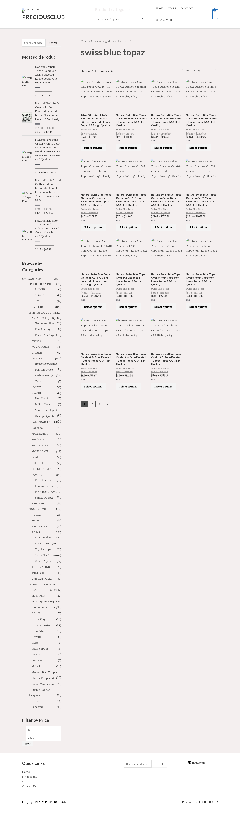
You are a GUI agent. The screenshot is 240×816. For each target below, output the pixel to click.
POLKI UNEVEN (42, 468)
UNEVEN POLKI (42, 578)
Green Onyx (39, 619)
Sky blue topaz (44, 549)
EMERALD (38, 295)
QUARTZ (37, 474)
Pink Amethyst (44, 329)
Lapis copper (40, 648)
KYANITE (37, 393)
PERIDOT (37, 463)
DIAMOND (38, 289)
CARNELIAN (39, 607)
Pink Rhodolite (44, 369)
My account (29, 776)
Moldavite (38, 439)
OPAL (35, 457)
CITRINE (37, 352)
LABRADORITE (41, 421)
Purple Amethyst (45, 335)
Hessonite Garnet (46, 363)
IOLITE (36, 387)
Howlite (36, 636)
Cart (25, 781)
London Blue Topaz (47, 537)
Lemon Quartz (44, 485)
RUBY (35, 301)
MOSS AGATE (40, 451)
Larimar (37, 654)
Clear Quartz (43, 480)
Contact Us (164, 20)
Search (53, 42)
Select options (93, 147)
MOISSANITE (40, 433)
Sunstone (37, 706)
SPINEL (36, 520)
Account (187, 8)
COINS (36, 613)
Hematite (38, 631)
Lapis (35, 642)
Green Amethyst (45, 323)
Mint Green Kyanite (47, 410)
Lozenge (37, 427)
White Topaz (43, 561)
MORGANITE (40, 445)
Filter (27, 743)
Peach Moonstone (43, 683)
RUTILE (36, 514)
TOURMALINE (41, 567)
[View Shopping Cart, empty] (215, 14)
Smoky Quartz (44, 497)
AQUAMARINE (41, 346)
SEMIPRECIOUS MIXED (43, 584)
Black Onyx (38, 595)
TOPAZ (36, 532)
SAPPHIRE (38, 306)
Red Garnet (42, 375)
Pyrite (35, 700)
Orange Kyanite (45, 416)
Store (172, 8)
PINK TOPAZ (43, 543)
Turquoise (38, 572)
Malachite (38, 666)
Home (159, 8)
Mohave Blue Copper (44, 672)
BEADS (36, 589)
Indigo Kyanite (44, 404)
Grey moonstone (42, 625)
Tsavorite (41, 381)
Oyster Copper (41, 678)
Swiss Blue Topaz (45, 555)
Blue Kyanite (42, 398)
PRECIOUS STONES (40, 284)
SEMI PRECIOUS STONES (44, 312)
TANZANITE (39, 526)
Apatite (36, 340)
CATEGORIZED (31, 278)
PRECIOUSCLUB (43, 16)
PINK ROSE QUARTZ (48, 491)
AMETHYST (39, 318)
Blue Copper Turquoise (46, 601)
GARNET (37, 358)
